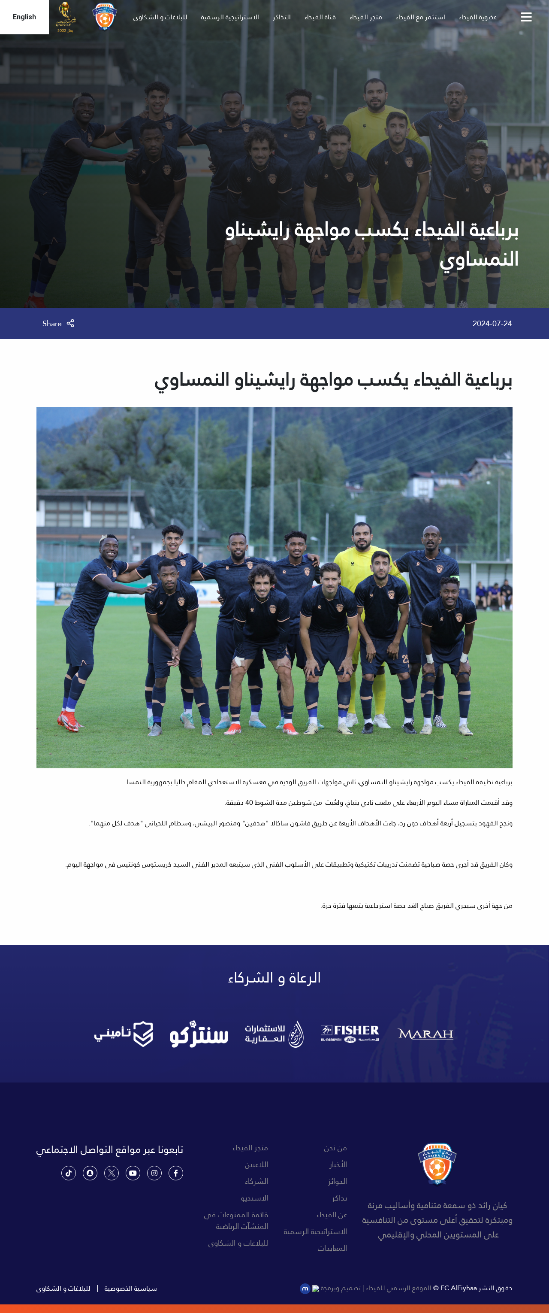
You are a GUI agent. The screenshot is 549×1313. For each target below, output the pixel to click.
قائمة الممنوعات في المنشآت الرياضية (236, 1220)
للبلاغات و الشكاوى (160, 17)
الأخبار (338, 1164)
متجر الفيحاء (366, 17)
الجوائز (337, 1181)
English (24, 17)
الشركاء (256, 1181)
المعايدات (332, 1248)
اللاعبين (256, 1164)
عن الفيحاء (332, 1214)
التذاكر (282, 17)
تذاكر (339, 1198)
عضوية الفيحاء (478, 17)
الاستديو (254, 1198)
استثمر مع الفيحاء (420, 17)
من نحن (335, 1147)
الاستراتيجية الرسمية (230, 17)
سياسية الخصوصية (131, 1288)
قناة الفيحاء (320, 17)
